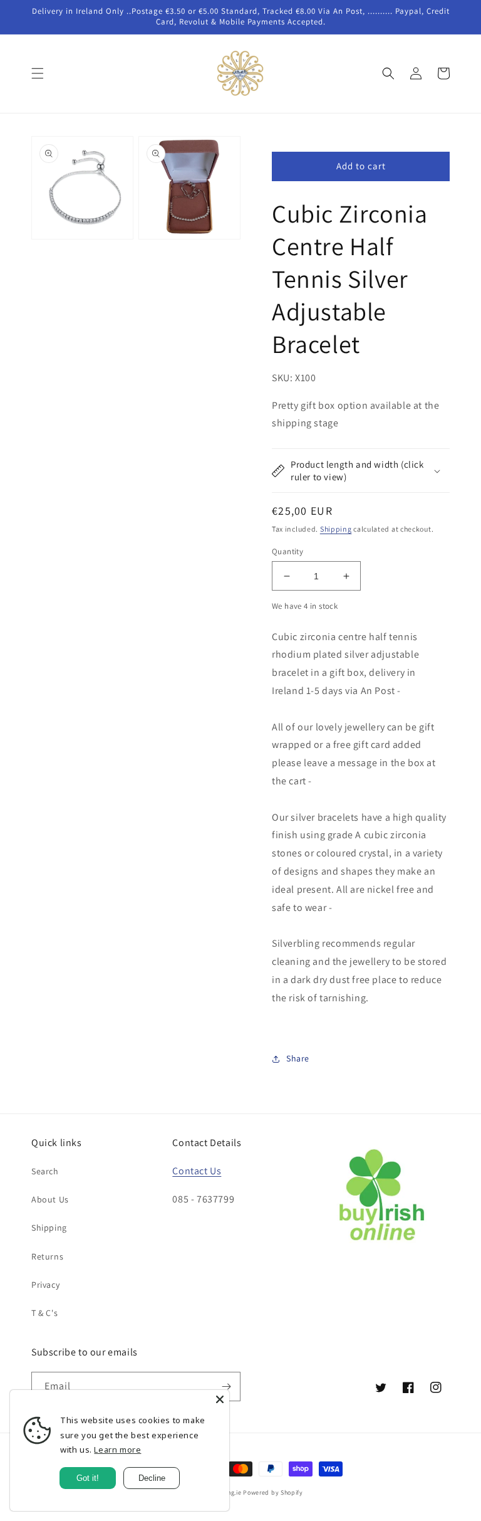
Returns (47, 1256)
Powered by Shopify (273, 1492)
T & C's (44, 1312)
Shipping (336, 529)
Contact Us (196, 1170)
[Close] (220, 1399)
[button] (37, 73)
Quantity (287, 551)
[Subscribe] (226, 1386)
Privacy (45, 1284)
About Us (50, 1199)
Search (45, 1171)
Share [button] (297, 1058)
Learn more (117, 1449)
